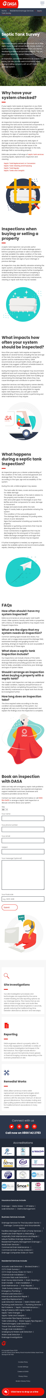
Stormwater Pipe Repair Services (15, 1318)
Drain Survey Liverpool (11, 1288)
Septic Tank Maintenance (27, 1307)
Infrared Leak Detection (12, 1293)
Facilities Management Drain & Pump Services (21, 1231)
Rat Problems (7, 1307)
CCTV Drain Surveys (10, 1269)
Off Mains (30, 1206)
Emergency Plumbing (11, 1291)
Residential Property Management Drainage (21, 1242)
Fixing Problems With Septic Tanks (16, 1310)
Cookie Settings (23, 1367)
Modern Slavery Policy (23, 1381)
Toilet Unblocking (9, 1321)
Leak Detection (8, 1209)
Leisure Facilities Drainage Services (16, 1239)
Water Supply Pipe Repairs (30, 1321)
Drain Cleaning (32, 1280)
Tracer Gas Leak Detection (13, 1326)
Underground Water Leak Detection (17, 1332)
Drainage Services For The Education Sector (21, 1222)
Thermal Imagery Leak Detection (16, 1323)
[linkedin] (26, 1126)
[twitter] (11, 1126)
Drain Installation (23, 1283)
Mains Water (17, 1206)
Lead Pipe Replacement (12, 1299)
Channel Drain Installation (13, 1274)
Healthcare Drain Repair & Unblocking (18, 1233)
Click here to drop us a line (24, 1391)
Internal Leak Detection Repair (14, 1296)
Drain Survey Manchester (12, 1280)
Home (4, 11)
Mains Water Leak (32, 1302)
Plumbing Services (33, 1304)
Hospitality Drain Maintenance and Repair (20, 1236)
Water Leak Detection (11, 1334)
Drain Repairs (26, 1285)
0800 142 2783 (31, 1133)
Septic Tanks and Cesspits (13, 1315)
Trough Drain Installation (12, 1329)
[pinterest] (19, 1126)
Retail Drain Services (10, 1244)
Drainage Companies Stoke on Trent (17, 1252)
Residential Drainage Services (21, 11)
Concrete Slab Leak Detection (14, 1277)
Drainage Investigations (12, 1337)
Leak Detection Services (12, 1302)
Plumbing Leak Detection (12, 1304)
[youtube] (34, 1126)
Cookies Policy (23, 1362)
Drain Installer (7, 1283)
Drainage (6, 1206)
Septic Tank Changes (11, 1312)
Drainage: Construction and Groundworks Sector (22, 1227)
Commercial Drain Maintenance (16, 1247)
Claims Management (26, 1209)
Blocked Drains (31, 1266)
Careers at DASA (23, 1371)
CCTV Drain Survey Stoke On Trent (16, 1272)
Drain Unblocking (31, 1288)
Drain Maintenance (10, 1285)
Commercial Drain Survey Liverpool (17, 1250)
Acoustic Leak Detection (12, 1266)
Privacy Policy (23, 1376)
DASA (8, 4)
